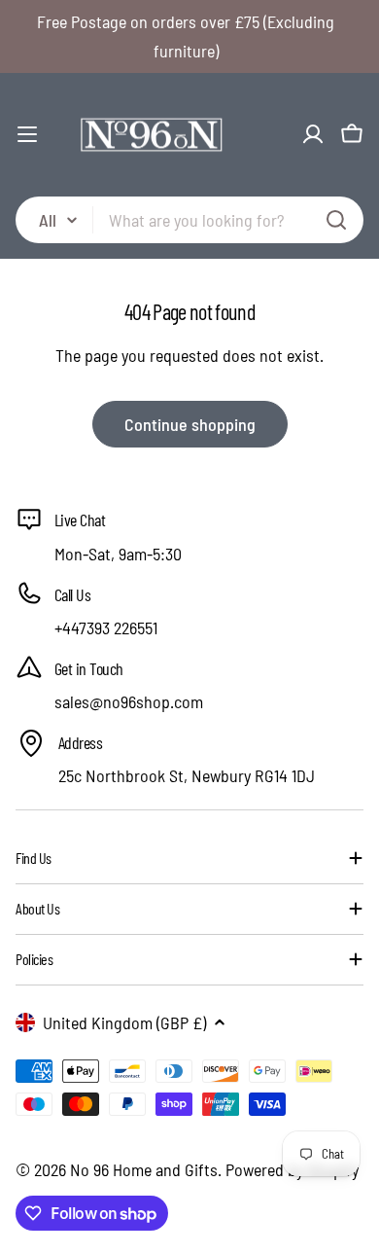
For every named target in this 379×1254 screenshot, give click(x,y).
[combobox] (189, 220)
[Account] (313, 134)
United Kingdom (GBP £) (124, 1022)
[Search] (336, 220)
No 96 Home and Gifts (144, 1169)
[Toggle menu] (27, 134)
